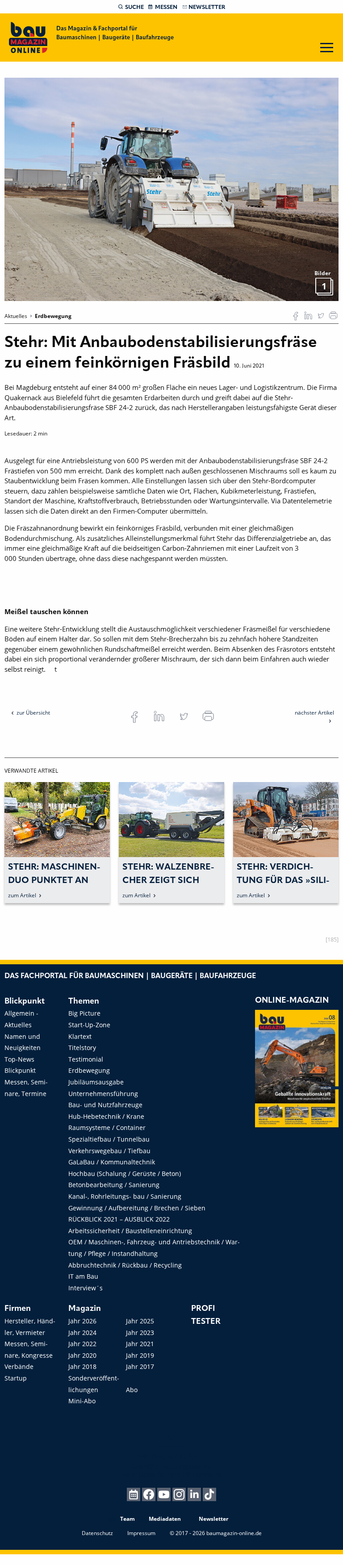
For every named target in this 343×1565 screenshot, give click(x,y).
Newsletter (206, 7)
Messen (166, 7)
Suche (134, 7)
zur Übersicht (33, 712)
